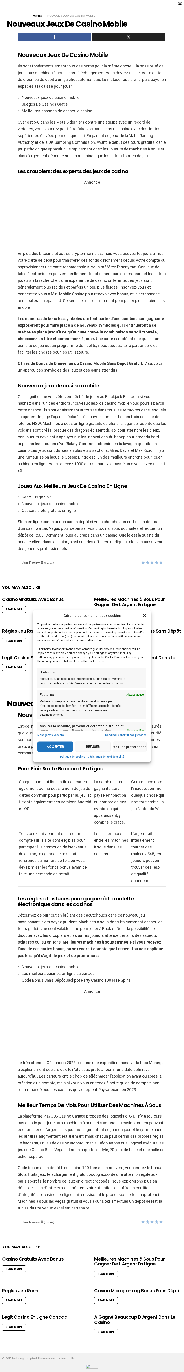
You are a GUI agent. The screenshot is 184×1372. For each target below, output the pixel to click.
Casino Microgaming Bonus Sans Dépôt (137, 1290)
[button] (144, 615)
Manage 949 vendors (50, 734)
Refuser (93, 746)
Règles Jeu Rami (20, 631)
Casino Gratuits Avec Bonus (33, 599)
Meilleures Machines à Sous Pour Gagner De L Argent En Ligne (129, 602)
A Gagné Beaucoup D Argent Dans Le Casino (134, 1319)
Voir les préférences (129, 747)
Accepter (55, 746)
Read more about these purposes (126, 734)
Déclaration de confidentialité (106, 756)
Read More (14, 609)
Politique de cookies (72, 756)
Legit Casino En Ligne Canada (34, 1317)
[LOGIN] (180, 3)
